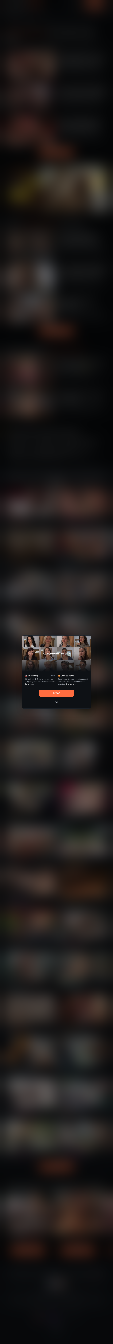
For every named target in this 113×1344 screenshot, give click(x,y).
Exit (56, 702)
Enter (56, 692)
